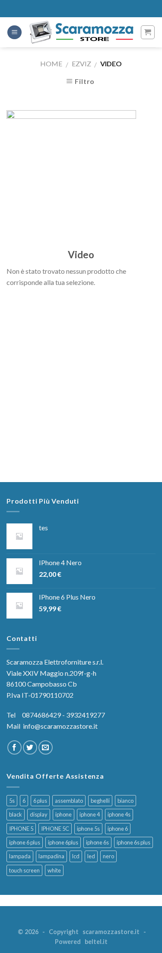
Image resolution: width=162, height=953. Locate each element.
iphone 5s (88, 828)
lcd (75, 856)
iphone (63, 814)
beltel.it (96, 941)
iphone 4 (89, 814)
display (39, 814)
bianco (125, 800)
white (54, 870)
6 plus (40, 800)
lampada (20, 856)
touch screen (24, 870)
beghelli (100, 800)
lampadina (51, 856)
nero (108, 856)
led (91, 856)
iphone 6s (97, 842)
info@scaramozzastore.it (60, 726)
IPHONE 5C (55, 828)
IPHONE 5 (21, 828)
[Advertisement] (81, 390)
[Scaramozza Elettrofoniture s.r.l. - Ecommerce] (81, 32)
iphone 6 (118, 828)
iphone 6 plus (24, 842)
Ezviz (81, 63)
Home (51, 63)
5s (12, 800)
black (15, 814)
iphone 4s (119, 814)
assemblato (69, 800)
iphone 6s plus (133, 842)
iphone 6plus (63, 842)
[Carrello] (148, 32)
